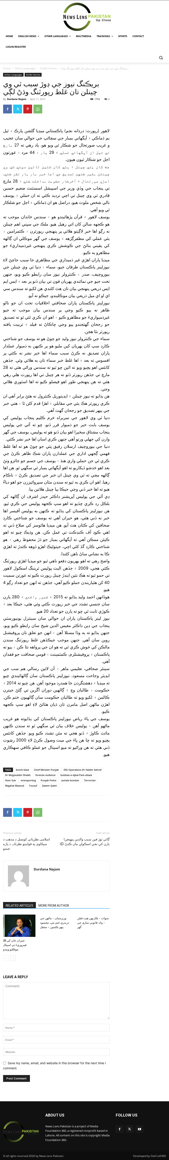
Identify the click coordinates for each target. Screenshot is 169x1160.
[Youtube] (139, 1129)
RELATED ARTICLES (19, 905)
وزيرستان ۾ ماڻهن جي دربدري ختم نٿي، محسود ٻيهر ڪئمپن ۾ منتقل (54, 923)
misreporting (28, 780)
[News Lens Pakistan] (87, 17)
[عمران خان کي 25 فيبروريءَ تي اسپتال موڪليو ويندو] (19, 926)
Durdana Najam (16, 99)
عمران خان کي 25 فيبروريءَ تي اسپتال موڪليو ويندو (14, 945)
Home (7, 68)
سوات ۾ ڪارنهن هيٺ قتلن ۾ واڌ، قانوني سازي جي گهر (93, 923)
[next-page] (13, 958)
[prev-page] (6, 958)
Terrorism (90, 780)
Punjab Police (48, 780)
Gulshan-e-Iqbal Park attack (76, 775)
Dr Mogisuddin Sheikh (18, 775)
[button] (161, 57)
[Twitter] (17, 109)
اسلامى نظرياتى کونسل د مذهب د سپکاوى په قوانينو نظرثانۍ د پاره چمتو (26, 844)
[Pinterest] (27, 109)
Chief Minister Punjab (46, 769)
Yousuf (33, 785)
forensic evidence (45, 775)
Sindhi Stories (48, 68)
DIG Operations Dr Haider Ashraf (82, 769)
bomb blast (22, 769)
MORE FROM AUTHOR (54, 905)
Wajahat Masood (14, 785)
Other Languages (25, 68)
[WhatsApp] (37, 109)
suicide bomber (70, 780)
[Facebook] (7, 109)
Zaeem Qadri (49, 785)
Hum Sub (10, 780)
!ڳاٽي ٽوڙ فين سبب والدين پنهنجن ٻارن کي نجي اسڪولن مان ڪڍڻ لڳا (85, 841)
